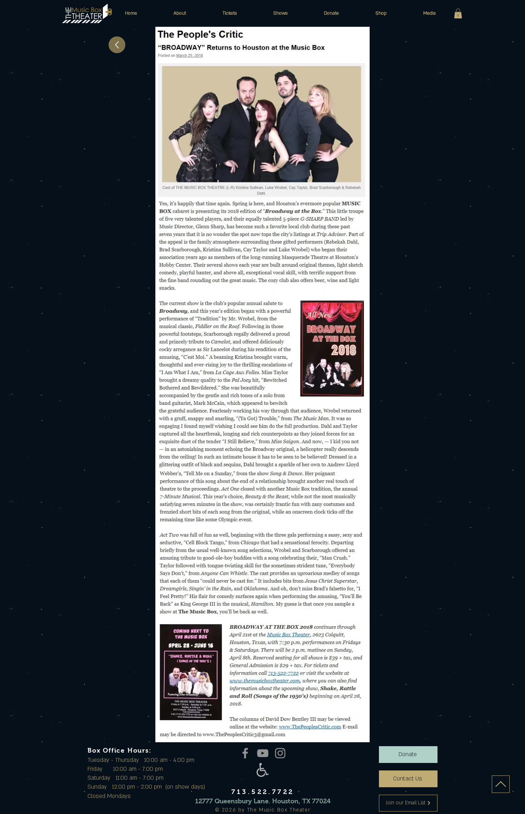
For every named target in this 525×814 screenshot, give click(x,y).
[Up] (117, 44)
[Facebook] (245, 753)
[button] (179, 13)
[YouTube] (263, 753)
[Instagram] (280, 753)
